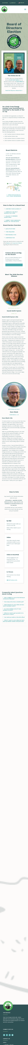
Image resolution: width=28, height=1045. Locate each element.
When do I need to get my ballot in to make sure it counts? (13, 613)
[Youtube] (12, 1035)
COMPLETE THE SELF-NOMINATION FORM (11, 212)
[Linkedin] (4, 1035)
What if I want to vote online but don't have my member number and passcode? (13, 621)
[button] (25, 9)
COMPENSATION (10, 237)
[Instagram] (10, 1035)
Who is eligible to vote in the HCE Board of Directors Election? (14, 598)
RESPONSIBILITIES (11, 234)
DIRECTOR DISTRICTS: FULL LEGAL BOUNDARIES (14, 195)
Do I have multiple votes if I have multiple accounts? (12, 609)
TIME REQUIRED (10, 231)
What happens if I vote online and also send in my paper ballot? (13, 605)
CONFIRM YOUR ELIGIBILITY (13, 209)
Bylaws (8, 243)
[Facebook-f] (7, 1035)
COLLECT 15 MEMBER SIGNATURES (11, 216)
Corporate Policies (17, 243)
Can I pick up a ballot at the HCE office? (14, 617)
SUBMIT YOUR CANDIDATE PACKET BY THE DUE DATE (12, 221)
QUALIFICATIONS (10, 228)
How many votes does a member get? (14, 601)
